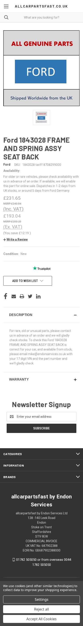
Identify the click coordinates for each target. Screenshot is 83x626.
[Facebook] (5, 296)
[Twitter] (30, 296)
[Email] (14, 296)
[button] (15, 239)
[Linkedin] (38, 296)
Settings (41, 599)
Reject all (41, 609)
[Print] (22, 296)
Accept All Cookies (41, 618)
